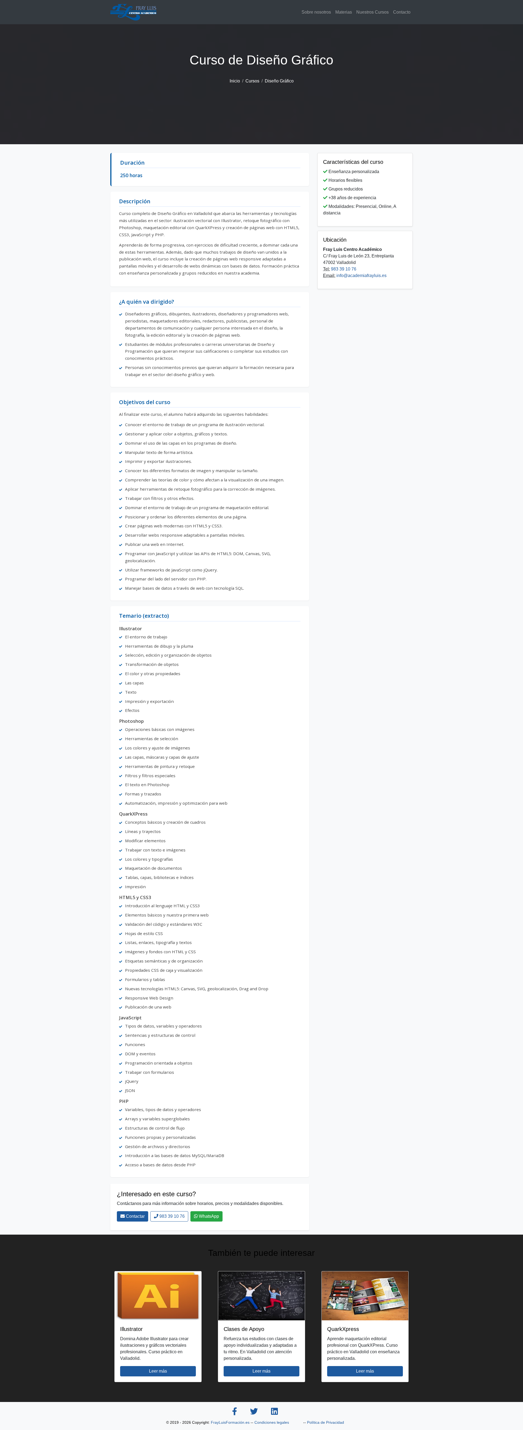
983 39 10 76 (171, 1216)
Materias (343, 12)
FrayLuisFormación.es (230, 1422)
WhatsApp (208, 1216)
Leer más (158, 1371)
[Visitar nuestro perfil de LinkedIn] (274, 1412)
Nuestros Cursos (372, 12)
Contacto (402, 12)
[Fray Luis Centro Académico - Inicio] (133, 12)
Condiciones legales (271, 1422)
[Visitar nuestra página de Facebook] (234, 1412)
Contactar (135, 1216)
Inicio (235, 81)
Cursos (252, 81)
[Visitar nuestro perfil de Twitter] (254, 1412)
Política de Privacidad (325, 1422)
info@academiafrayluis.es (361, 275)
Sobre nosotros (316, 12)
